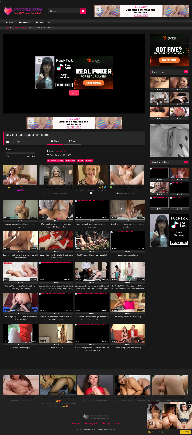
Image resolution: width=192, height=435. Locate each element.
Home (10, 22)
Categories (25, 22)
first (81, 161)
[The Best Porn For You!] (22, 11)
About (56, 141)
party (90, 161)
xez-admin (60, 151)
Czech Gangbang (18, 27)
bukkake (71, 161)
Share (74, 141)
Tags (41, 22)
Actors (51, 22)
